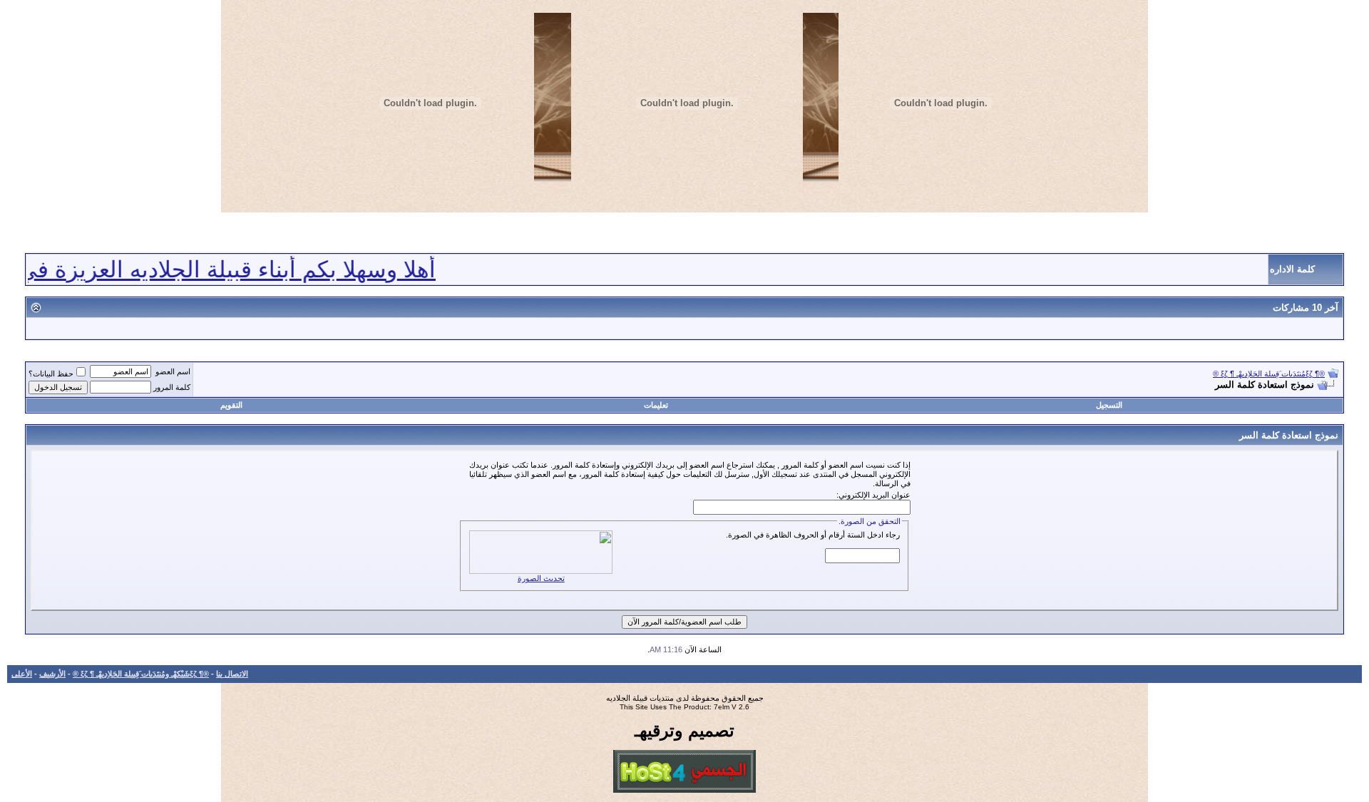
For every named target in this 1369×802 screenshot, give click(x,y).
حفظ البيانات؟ (51, 373)
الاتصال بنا (232, 673)
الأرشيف (52, 673)
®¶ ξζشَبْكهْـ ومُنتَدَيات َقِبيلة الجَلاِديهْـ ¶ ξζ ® (141, 673)
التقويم (231, 405)
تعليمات (656, 405)
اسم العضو (172, 371)
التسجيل (1109, 405)
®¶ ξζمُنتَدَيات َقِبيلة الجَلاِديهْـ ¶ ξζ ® (1269, 373)
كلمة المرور (171, 387)
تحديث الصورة (541, 578)
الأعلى (21, 673)
